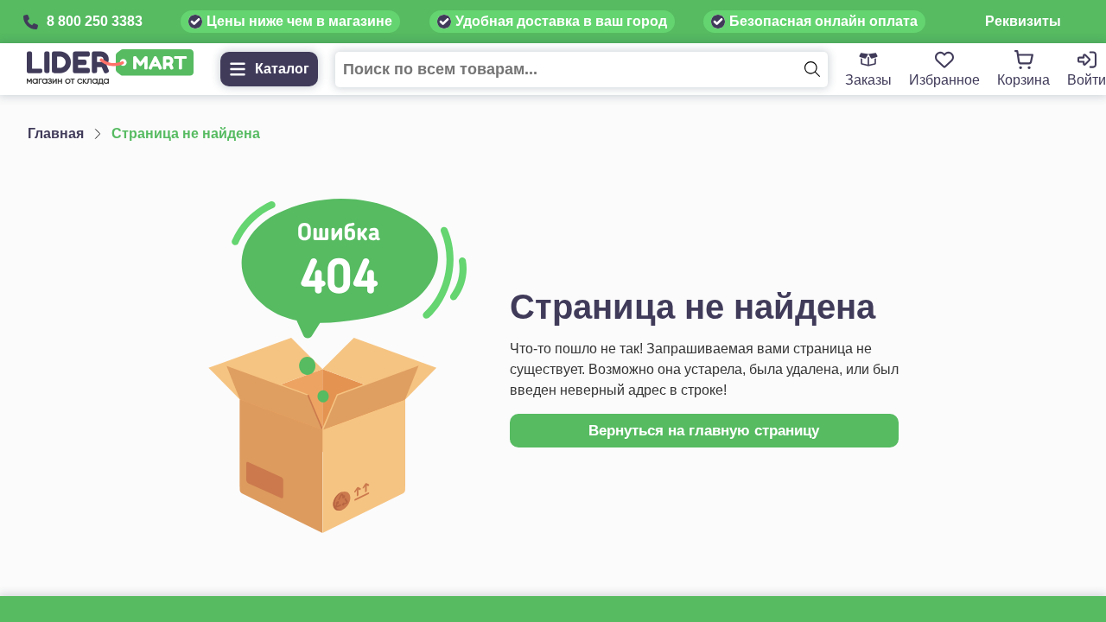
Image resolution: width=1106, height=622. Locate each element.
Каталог (282, 68)
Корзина (1023, 80)
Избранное (944, 80)
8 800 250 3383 (95, 21)
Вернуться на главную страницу (703, 430)
